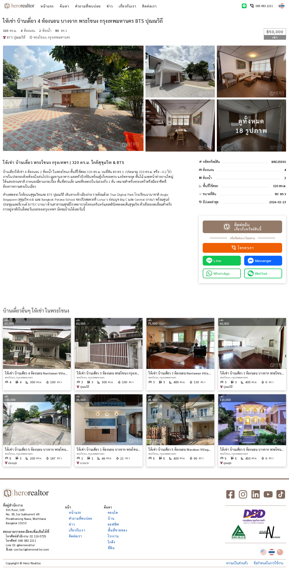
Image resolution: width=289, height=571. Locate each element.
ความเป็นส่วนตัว (237, 563)
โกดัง (111, 542)
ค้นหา (64, 6)
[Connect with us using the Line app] (244, 6)
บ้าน (111, 518)
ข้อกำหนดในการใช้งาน (268, 563)
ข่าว (110, 6)
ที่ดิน (111, 548)
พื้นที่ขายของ (117, 530)
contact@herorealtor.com (31, 549)
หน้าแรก (47, 6)
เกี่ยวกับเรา (127, 6)
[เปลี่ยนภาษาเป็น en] (263, 552)
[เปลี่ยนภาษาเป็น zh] (280, 552)
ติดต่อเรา (149, 6)
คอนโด (113, 512)
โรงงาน (113, 536)
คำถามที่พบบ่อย (88, 6)
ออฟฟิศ (113, 524)
